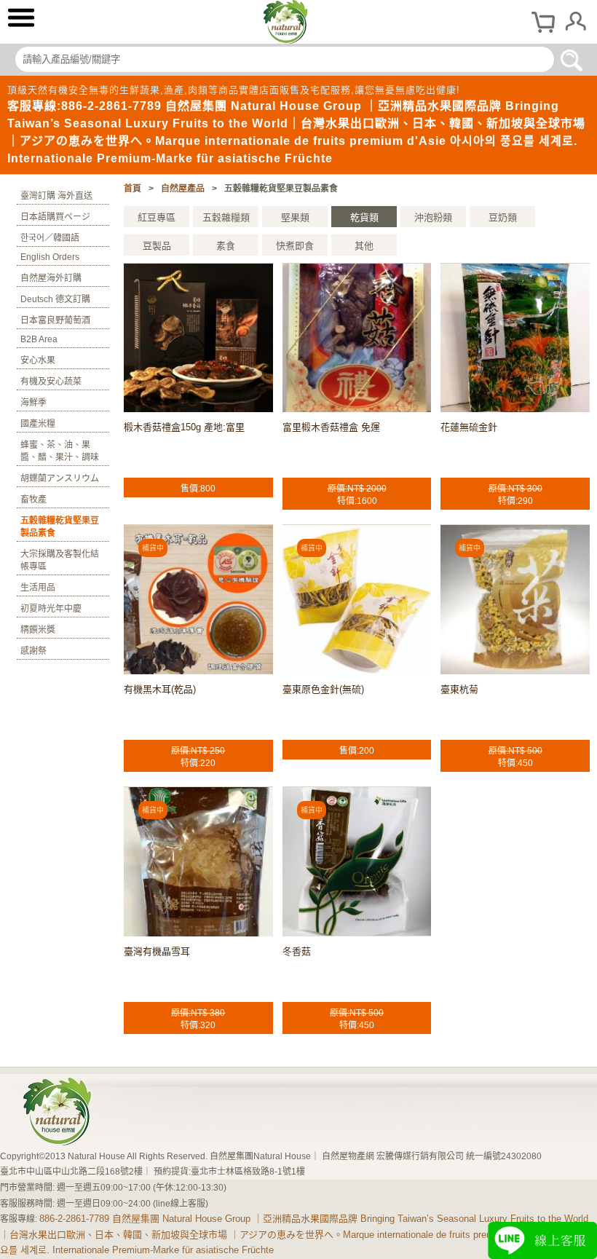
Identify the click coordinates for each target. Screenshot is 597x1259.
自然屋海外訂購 (51, 278)
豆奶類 (503, 217)
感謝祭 (33, 651)
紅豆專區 (156, 217)
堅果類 (295, 217)
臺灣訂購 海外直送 (56, 196)
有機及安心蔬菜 (51, 381)
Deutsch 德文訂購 (55, 299)
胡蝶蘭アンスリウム (59, 478)
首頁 (132, 188)
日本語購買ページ (55, 217)
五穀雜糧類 (226, 217)
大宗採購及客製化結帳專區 (59, 560)
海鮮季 (33, 403)
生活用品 (37, 588)
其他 (364, 245)
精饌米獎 (37, 630)
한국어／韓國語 (49, 238)
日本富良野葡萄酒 (55, 320)
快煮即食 (295, 245)
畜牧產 (33, 499)
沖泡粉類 (433, 217)
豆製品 (157, 245)
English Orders (49, 257)
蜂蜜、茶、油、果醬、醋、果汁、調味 (59, 451)
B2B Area (39, 339)
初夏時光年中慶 (51, 609)
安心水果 (37, 360)
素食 (225, 245)
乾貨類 (364, 217)
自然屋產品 (183, 188)
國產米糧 (37, 424)
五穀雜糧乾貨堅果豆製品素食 (59, 527)
